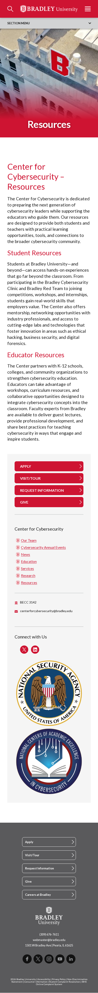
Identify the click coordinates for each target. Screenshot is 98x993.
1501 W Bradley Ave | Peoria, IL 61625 (49, 945)
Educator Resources (35, 355)
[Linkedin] (70, 958)
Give (28, 881)
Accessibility (43, 979)
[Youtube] (59, 958)
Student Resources (34, 253)
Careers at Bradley (38, 894)
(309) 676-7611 (49, 934)
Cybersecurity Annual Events (43, 547)
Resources (29, 582)
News (25, 554)
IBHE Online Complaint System (61, 983)
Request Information (39, 868)
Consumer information (35, 982)
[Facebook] (27, 958)
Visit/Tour (32, 855)
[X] (38, 958)
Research (28, 575)
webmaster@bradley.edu (49, 940)
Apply (29, 842)
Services (27, 568)
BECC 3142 (28, 602)
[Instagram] (49, 958)
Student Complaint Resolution (64, 982)
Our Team (28, 540)
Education (29, 561)
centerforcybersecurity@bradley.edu (46, 611)
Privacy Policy (59, 979)
